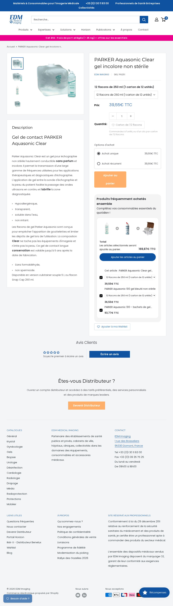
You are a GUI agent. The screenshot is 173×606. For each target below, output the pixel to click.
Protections (14, 499)
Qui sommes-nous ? (70, 521)
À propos (126, 29)
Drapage (12, 483)
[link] (107, 228)
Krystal (11, 441)
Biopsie (11, 457)
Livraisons (63, 542)
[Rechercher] (144, 19)
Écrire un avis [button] (110, 354)
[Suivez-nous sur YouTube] (78, 595)
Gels (9, 452)
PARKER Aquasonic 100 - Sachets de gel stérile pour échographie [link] (127, 307)
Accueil (11, 46)
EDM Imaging (101, 74)
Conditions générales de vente (76, 537)
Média (10, 488)
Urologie (12, 462)
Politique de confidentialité (74, 532)
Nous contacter (16, 526)
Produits (24, 29)
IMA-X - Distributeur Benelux (24, 542)
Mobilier (11, 504)
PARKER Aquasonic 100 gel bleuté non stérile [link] (130, 289)
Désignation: (124, 87)
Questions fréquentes (20, 521)
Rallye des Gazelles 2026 (72, 558)
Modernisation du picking (72, 553)
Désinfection (14, 467)
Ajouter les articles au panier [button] (127, 257)
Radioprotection (17, 493)
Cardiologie (14, 473)
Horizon (85, 29)
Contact (143, 29)
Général (12, 436)
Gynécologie (15, 446)
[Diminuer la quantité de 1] (112, 116)
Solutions (66, 29)
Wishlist (11, 547)
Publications (103, 29)
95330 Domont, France (129, 445)
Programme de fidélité (71, 547)
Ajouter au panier (110, 179)
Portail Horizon (15, 537)
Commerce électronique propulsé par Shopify (32, 593)
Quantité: (100, 124)
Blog (9, 553)
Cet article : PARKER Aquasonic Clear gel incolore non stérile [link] (128, 270)
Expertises (44, 29)
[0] (163, 20)
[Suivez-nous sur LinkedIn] (84, 595)
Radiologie (13, 478)
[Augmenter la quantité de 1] (130, 116)
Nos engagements (69, 526)
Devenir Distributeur (86, 405)
